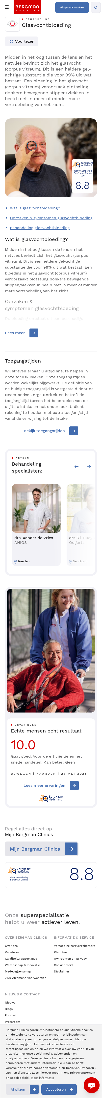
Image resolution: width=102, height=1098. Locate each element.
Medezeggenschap (18, 971)
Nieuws (10, 1002)
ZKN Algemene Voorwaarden (25, 978)
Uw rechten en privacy (70, 958)
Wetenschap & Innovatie (22, 965)
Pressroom (12, 1022)
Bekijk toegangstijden (44, 430)
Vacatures (12, 952)
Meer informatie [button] (42, 1078)
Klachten (60, 952)
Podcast (11, 1015)
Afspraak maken (72, 7)
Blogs (9, 1009)
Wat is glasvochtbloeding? (35, 208)
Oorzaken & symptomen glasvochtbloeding (51, 218)
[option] (36, 525)
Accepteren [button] (56, 1089)
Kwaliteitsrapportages (21, 958)
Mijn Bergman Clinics (35, 849)
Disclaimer (61, 971)
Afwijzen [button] (18, 1089)
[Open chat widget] (92, 1085)
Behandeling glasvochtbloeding (40, 227)
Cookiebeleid (63, 965)
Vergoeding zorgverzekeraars (74, 946)
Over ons (11, 946)
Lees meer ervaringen (44, 785)
